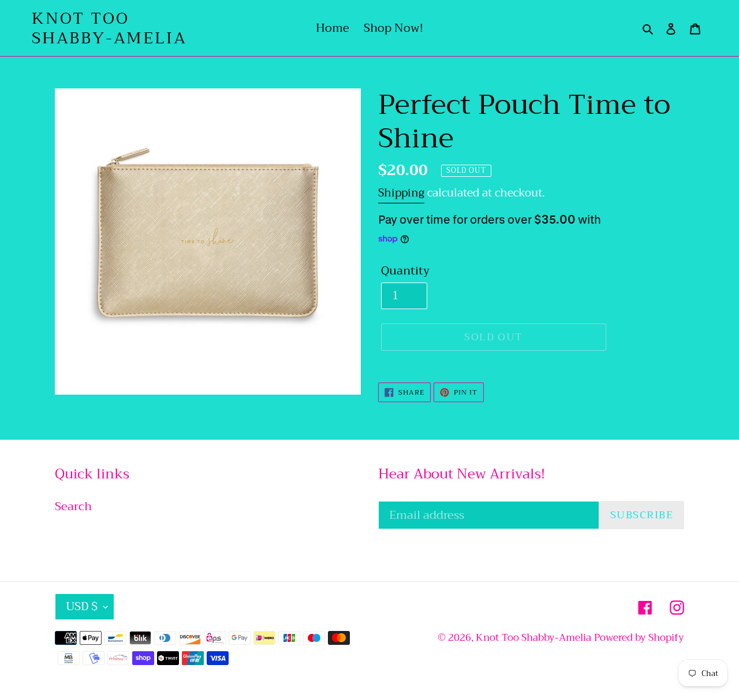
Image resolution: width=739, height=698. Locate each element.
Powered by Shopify (639, 637)
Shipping (401, 192)
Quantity (405, 271)
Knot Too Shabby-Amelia (109, 28)
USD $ (82, 606)
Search (73, 506)
